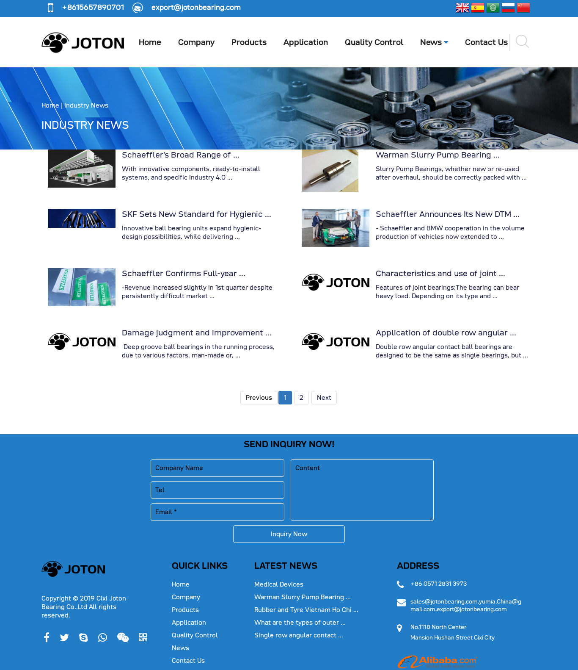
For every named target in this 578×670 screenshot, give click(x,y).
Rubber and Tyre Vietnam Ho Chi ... (306, 610)
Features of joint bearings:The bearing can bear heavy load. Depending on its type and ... (447, 291)
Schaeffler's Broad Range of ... (180, 155)
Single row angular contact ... (298, 635)
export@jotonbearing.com (196, 7)
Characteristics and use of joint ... (440, 273)
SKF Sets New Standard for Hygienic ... (196, 214)
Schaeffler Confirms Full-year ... (183, 273)
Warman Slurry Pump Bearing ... (438, 155)
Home (150, 42)
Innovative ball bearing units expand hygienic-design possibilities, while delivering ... (191, 232)
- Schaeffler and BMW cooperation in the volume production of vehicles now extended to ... (450, 232)
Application (305, 42)
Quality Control (374, 42)
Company (196, 42)
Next (324, 397)
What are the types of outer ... (300, 622)
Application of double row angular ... (446, 332)
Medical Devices (278, 584)
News (432, 42)
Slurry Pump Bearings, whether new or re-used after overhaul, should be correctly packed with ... (451, 173)
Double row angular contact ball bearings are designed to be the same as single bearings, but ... (452, 351)
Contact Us (486, 42)
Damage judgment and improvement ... (197, 332)
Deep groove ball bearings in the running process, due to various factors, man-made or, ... (198, 351)
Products (249, 42)
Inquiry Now (289, 534)
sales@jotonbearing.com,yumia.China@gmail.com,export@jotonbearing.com (465, 605)
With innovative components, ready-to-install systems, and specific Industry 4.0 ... (191, 173)
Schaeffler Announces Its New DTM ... (448, 214)
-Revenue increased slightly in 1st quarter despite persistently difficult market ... (197, 291)
